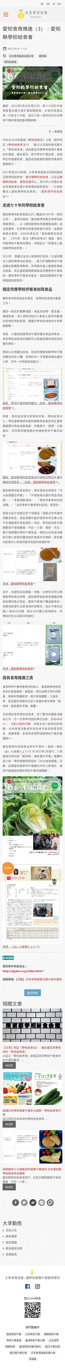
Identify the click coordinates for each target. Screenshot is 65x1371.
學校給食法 (36, 140)
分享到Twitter (24, 1202)
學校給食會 (10, 61)
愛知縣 (42, 56)
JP (53, 4)
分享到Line (41, 1202)
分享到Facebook (15, 1202)
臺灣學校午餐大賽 (35, 1340)
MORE (9, 1065)
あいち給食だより (16, 751)
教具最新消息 (14, 1248)
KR (48, 4)
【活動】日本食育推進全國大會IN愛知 (38, 979)
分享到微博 (32, 1202)
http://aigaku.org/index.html (22, 971)
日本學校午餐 (32, 1334)
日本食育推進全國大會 (21, 56)
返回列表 (32, 993)
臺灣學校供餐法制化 (30, 1346)
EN (59, 4)
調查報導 (11, 1236)
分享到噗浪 (50, 1202)
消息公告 (11, 1230)
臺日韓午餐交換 (18, 1352)
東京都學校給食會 (36, 177)
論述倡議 (11, 1242)
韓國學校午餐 (51, 1334)
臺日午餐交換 (52, 1346)
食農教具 (11, 1254)
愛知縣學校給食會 (44, 482)
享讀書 (32, 1359)
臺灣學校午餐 (14, 1334)
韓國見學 (10, 1346)
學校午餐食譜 (14, 1340)
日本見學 (54, 1340)
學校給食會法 (17, 144)
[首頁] (32, 13)
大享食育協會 (27, 1287)
